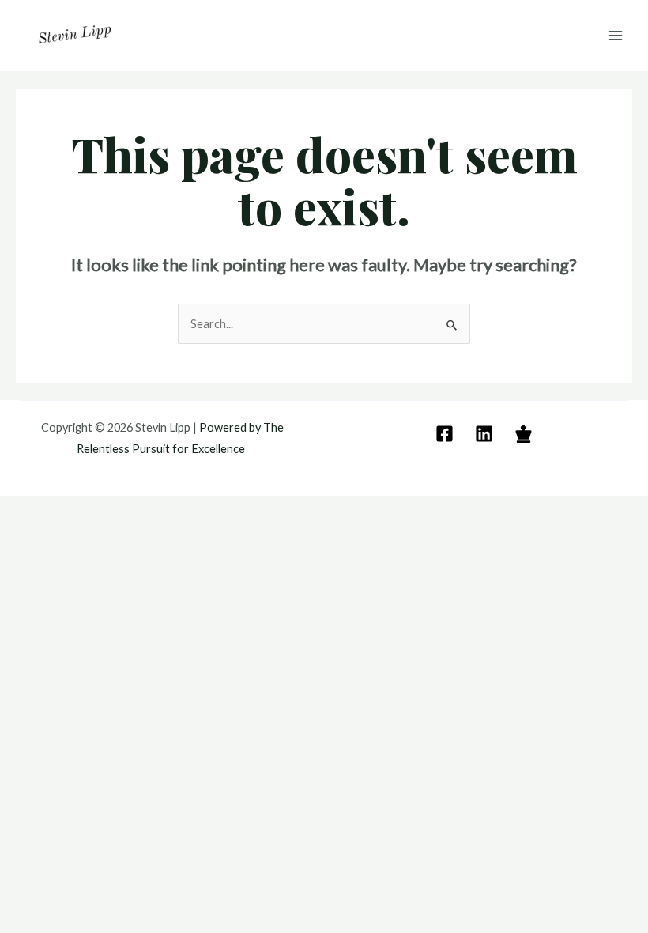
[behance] (526, 434)
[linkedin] (486, 434)
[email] (447, 434)
